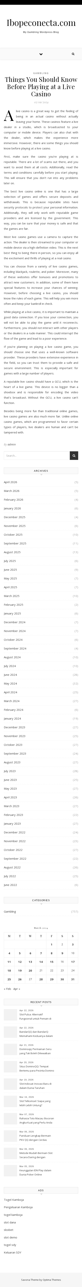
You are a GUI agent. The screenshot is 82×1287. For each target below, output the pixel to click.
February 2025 (13, 604)
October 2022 (13, 850)
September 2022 (15, 858)
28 (41, 979)
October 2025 (13, 534)
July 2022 (10, 876)
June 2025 (10, 569)
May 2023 (10, 788)
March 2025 (11, 596)
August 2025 (12, 552)
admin (12, 444)
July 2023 (10, 771)
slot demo (10, 1237)
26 (20, 979)
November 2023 (15, 736)
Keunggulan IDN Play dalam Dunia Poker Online (35, 1172)
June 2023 (10, 780)
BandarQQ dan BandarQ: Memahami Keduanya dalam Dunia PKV (36, 1034)
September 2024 (15, 648)
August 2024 (12, 657)
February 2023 (13, 815)
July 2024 (10, 666)
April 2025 (10, 587)
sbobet (8, 1230)
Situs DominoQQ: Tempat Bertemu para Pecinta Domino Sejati (36, 1069)
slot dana (10, 1222)
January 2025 (12, 613)
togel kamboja (13, 1215)
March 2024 (11, 701)
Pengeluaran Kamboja (18, 1207)
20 (30, 970)
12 (20, 962)
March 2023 (11, 806)
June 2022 (10, 885)
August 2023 (12, 762)
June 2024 (10, 675)
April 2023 (10, 797)
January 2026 (12, 508)
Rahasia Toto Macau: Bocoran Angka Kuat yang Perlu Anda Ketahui (36, 1121)
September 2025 (15, 543)
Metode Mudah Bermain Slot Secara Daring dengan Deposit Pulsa (35, 1155)
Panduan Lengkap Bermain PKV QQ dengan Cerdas (35, 1138)
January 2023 (12, 823)
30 (62, 979)
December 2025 (14, 517)
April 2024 (10, 692)
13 (30, 962)
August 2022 (12, 867)
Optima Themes (52, 1279)
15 (51, 962)
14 (41, 962)
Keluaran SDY (12, 1252)
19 (20, 970)
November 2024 (15, 631)
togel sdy (10, 1245)
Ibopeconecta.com (41, 22)
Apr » (16, 989)
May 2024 (10, 683)
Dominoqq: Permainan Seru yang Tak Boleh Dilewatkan (35, 1051)
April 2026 (10, 482)
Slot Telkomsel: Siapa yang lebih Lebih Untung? (34, 1103)
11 (9, 962)
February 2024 (13, 710)
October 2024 (13, 640)
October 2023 (13, 745)
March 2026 (11, 491)
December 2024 (14, 622)
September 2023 (15, 753)
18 (9, 970)
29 (51, 979)
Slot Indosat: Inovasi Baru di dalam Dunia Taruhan (35, 1086)
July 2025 (10, 561)
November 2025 (15, 526)
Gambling (41, 73)
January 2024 (12, 718)
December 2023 (14, 727)
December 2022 (14, 832)
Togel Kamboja (14, 1200)
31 (73, 979)
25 (9, 979)
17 (73, 962)
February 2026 (13, 499)
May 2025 (10, 578)
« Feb (7, 989)
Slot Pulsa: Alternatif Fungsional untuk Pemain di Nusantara (35, 1017)
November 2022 (15, 841)
